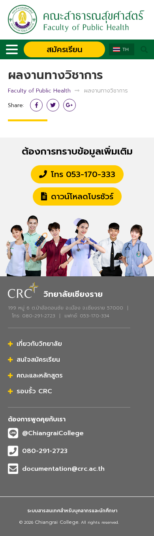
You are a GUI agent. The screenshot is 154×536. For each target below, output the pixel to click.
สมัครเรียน (65, 49)
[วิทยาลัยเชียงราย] (23, 289)
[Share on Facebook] (36, 105)
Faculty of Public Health (39, 91)
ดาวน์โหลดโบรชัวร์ (82, 196)
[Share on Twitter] (53, 105)
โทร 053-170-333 (83, 174)
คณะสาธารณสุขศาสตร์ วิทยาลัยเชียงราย (77, 20)
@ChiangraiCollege (53, 433)
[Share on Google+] (69, 105)
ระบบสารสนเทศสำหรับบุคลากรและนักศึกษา (72, 510)
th (125, 49)
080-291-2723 (45, 451)
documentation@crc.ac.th (63, 469)
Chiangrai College (57, 522)
